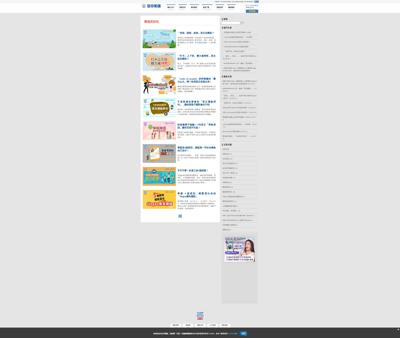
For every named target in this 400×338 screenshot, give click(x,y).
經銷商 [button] (188, 326)
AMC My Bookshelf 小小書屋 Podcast (236, 220)
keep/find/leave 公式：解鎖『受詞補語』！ (240, 63)
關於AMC (171, 8)
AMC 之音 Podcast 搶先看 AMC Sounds (237, 215)
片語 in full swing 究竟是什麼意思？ (237, 42)
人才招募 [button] (212, 326)
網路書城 (231, 8)
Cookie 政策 (232, 333)
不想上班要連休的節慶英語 (232, 196)
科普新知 (225, 182)
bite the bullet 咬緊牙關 (230, 131)
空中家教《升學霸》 (229, 211)
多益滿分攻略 (227, 177)
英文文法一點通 (228, 173)
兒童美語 (217, 1)
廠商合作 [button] (200, 326)
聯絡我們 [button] (220, 8)
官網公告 (225, 154)
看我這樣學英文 (228, 201)
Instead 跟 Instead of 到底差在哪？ (236, 47)
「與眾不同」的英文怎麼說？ (235, 51)
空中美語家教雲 (248, 1)
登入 (257, 1)
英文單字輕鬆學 (228, 168)
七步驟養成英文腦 (229, 206)
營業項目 (182, 8)
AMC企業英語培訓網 (237, 1)
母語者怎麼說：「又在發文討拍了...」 (236, 136)
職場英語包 (226, 187)
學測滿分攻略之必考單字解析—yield (237, 32)
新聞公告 (225, 230)
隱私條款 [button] (225, 326)
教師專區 (194, 8)
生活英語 (225, 159)
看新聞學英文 (227, 192)
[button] (239, 249)
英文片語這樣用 (228, 163)
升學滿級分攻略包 (229, 225)
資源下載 (207, 8)
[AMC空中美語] (151, 6)
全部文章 (225, 149)
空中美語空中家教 (226, 1)
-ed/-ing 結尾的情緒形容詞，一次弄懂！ (238, 37)
